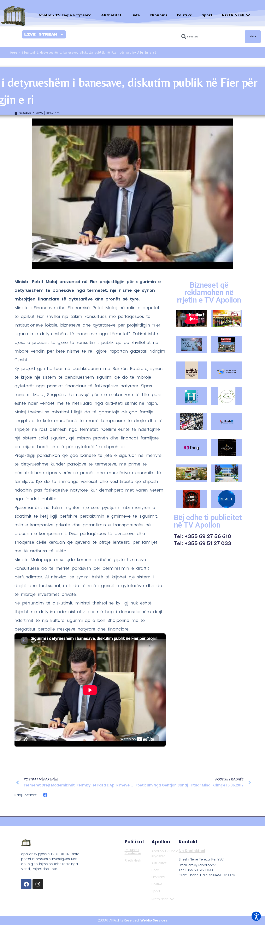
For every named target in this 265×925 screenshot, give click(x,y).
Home (13, 52)
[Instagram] (38, 884)
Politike (184, 15)
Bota (135, 15)
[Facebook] (26, 884)
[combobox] (210, 36)
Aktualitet (111, 15)
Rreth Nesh (233, 15)
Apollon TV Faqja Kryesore (65, 15)
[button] (45, 795)
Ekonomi (158, 15)
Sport (207, 15)
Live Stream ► (44, 34)
